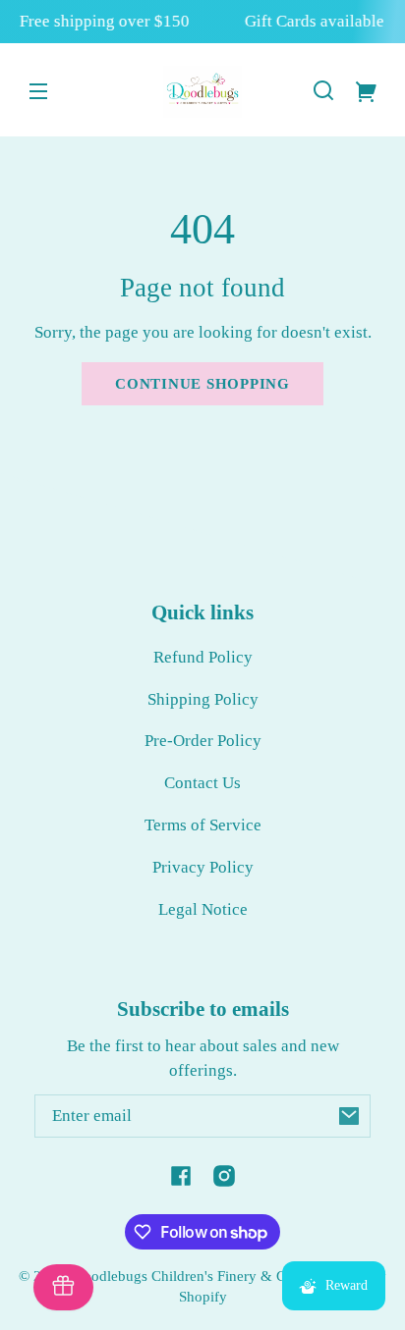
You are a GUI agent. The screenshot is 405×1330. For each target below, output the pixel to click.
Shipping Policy (203, 699)
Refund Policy (203, 657)
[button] (323, 90)
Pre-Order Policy (203, 740)
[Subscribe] (349, 1116)
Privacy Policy (203, 867)
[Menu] (38, 90)
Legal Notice (203, 909)
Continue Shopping (202, 383)
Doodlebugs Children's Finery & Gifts (189, 1275)
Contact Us (202, 782)
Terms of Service (203, 825)
